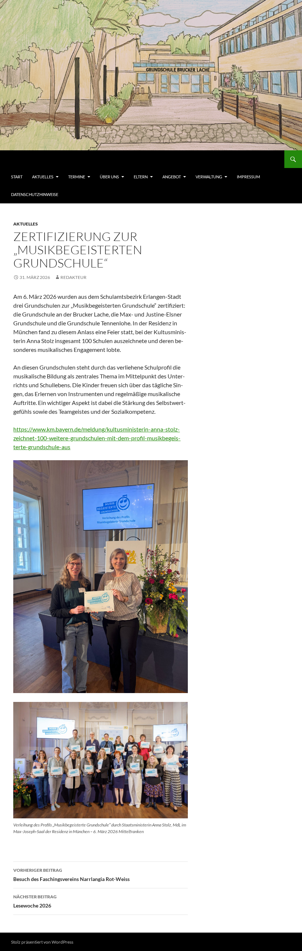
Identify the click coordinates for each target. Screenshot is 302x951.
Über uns (109, 176)
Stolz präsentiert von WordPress (42, 942)
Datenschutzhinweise (34, 194)
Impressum (248, 176)
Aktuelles (42, 176)
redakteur (73, 277)
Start (16, 176)
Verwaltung (209, 176)
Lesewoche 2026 (35, 901)
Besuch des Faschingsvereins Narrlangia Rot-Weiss (71, 874)
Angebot (171, 176)
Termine (76, 176)
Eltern (141, 176)
